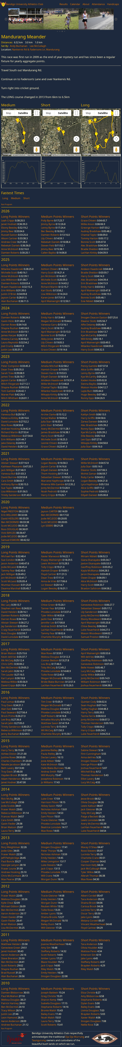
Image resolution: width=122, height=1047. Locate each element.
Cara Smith (7, 480)
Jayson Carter (8, 297)
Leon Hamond (9, 1017)
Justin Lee (6, 349)
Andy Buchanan (18, 46)
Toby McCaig (48, 667)
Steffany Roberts (50, 951)
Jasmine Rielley (49, 750)
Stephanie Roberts (51, 1006)
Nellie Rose (87, 1024)
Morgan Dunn (49, 879)
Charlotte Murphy (51, 637)
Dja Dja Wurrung (74, 1036)
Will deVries (87, 656)
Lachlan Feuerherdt (52, 629)
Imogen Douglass (51, 847)
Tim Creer (46, 701)
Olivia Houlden (89, 947)
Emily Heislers (49, 813)
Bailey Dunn (47, 924)
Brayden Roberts (90, 965)
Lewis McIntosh (50, 563)
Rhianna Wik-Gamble (53, 484)
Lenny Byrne (48, 227)
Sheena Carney (9, 339)
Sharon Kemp (48, 999)
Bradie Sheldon (89, 249)
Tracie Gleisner (49, 820)
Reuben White (49, 906)
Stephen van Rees (11, 608)
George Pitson (89, 764)
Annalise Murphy (50, 719)
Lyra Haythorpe (89, 484)
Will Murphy (48, 775)
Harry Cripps (48, 495)
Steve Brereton (9, 958)
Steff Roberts (48, 716)
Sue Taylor (7, 488)
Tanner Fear (47, 608)
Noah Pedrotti (49, 491)
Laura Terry (7, 830)
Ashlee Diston (9, 753)
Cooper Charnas (90, 861)
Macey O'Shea (89, 847)
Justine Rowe (8, 757)
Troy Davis (7, 705)
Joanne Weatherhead (53, 944)
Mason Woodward (91, 633)
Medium (16, 198)
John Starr (46, 425)
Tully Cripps (47, 567)
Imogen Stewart (90, 761)
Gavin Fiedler (8, 823)
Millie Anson (88, 224)
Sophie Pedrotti (89, 491)
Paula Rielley (48, 753)
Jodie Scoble (8, 805)
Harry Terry (87, 712)
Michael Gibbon (10, 906)
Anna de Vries (49, 581)
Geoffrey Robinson (91, 567)
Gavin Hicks (7, 321)
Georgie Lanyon (10, 865)
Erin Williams (8, 290)
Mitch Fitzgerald (50, 346)
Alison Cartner (9, 238)
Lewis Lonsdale (89, 820)
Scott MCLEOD (9, 525)
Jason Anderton (10, 563)
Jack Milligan (8, 470)
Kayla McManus (90, 570)
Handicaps (113, 4)
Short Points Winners (95, 217)
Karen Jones (47, 297)
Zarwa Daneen (89, 421)
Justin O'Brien (9, 294)
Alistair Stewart (9, 463)
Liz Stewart (47, 584)
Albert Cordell (88, 895)
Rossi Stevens (88, 850)
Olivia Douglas (89, 802)
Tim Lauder (7, 674)
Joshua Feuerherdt (91, 685)
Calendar (75, 4)
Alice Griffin (87, 369)
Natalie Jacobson (10, 764)
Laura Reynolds (9, 342)
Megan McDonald (51, 321)
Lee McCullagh (38, 46)
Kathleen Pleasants (12, 466)
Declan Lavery (49, 757)
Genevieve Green (10, 947)
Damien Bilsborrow (12, 992)
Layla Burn (87, 391)
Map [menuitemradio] (8, 113)
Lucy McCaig (88, 671)
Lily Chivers (47, 238)
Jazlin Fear (46, 619)
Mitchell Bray (88, 771)
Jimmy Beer (7, 231)
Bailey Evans (48, 1014)
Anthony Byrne (9, 484)
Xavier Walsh (88, 1017)
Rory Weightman (10, 847)
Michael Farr (8, 556)
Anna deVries (88, 757)
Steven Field (47, 245)
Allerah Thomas (89, 875)
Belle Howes (88, 667)
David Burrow (9, 477)
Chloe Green (48, 604)
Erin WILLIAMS (9, 515)
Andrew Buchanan (11, 1024)
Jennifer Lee (47, 622)
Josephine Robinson (52, 778)
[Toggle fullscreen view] (37, 113)
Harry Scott (47, 272)
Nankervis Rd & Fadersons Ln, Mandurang (36, 49)
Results (64, 4)
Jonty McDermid (50, 488)
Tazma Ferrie (88, 716)
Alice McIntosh (89, 581)
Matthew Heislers (11, 944)
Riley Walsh (47, 969)
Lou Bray (46, 664)
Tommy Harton (89, 238)
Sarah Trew (7, 373)
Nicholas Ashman (51, 809)
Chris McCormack (11, 875)
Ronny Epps (87, 398)
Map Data (30, 155)
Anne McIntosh (9, 249)
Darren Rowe (8, 324)
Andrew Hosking (10, 428)
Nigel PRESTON (9, 511)
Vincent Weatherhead (93, 924)
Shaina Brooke (49, 917)
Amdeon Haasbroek (52, 380)
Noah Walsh (48, 1017)
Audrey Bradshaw (91, 231)
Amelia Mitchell (49, 366)
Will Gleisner (48, 927)
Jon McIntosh (48, 276)
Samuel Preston (90, 637)
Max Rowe (7, 425)
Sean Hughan (88, 705)
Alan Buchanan (9, 301)
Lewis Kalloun (88, 805)
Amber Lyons (48, 913)
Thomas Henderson (92, 723)
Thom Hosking (49, 473)
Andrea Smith (48, 626)
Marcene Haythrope (52, 480)
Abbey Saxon (48, 805)
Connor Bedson (50, 660)
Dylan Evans (87, 1003)
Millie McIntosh (49, 383)
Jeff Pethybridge (10, 857)
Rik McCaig (7, 660)
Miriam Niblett (89, 556)
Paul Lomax (7, 701)
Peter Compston (10, 366)
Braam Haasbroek (11, 286)
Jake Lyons (87, 917)
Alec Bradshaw (89, 245)
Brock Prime (8, 716)
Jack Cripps (47, 868)
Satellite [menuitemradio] (23, 113)
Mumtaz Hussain (10, 584)
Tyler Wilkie (47, 615)
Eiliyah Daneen (49, 376)
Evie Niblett (87, 301)
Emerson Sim (88, 954)
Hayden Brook (9, 775)
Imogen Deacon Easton (94, 317)
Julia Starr (46, 421)
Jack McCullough (90, 868)
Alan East (6, 708)
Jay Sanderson (9, 626)
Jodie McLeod (8, 567)
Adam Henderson (11, 778)
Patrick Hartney (10, 1003)
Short (26, 198)
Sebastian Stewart (51, 477)
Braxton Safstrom (91, 588)
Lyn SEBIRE (47, 525)
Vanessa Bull (8, 414)
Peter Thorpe (48, 850)
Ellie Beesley (87, 435)
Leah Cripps (7, 220)
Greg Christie (48, 996)
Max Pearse (7, 879)
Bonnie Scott (88, 242)
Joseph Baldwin (49, 992)
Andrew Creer (9, 242)
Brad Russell (8, 972)
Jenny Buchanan (10, 733)
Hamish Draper (49, 369)
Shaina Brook (88, 902)
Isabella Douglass (51, 1003)
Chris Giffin (7, 664)
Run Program (6, 204)
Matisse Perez (89, 951)
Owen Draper (88, 577)
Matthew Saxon (50, 723)
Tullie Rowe (47, 674)
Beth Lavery (7, 768)
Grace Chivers (89, 220)
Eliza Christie (88, 992)
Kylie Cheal (7, 902)
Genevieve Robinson (92, 604)
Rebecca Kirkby (9, 418)
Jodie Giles (7, 850)
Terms (38, 155)
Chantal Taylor (89, 234)
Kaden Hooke (88, 380)
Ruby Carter (87, 477)
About (86, 4)
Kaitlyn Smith (88, 414)
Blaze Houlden (49, 962)
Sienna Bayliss (89, 383)
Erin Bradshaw (89, 283)
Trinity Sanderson (11, 495)
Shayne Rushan (9, 328)
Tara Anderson (89, 899)
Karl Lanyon (7, 678)
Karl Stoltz (47, 290)
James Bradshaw (50, 432)
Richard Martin (49, 286)
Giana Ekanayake (90, 559)
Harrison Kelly (89, 865)
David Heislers (9, 446)
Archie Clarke (48, 414)
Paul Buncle (7, 861)
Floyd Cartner (48, 574)
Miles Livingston (50, 861)
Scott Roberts (9, 965)
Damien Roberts (10, 252)
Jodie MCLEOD (9, 536)
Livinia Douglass (90, 1010)
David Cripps (8, 685)
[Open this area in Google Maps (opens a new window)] (7, 154)
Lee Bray (6, 719)
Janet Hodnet (8, 782)
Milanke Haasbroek (12, 269)
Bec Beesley (47, 231)
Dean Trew (7, 369)
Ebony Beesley (9, 227)
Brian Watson (8, 653)
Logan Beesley (49, 463)
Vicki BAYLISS (8, 532)
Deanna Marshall (10, 588)
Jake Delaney (8, 443)
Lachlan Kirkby (89, 252)
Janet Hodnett (9, 224)
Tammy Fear (8, 570)
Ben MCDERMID (10, 522)
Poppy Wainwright (51, 559)
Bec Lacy (6, 604)
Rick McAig (7, 798)
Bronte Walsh (48, 1010)
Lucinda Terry (48, 726)
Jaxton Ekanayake (91, 563)
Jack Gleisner (88, 809)
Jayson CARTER (49, 511)
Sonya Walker (48, 418)
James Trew (7, 376)
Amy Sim (46, 947)
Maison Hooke (89, 387)
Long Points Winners (15, 217)
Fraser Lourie (8, 868)
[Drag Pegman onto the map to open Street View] (37, 150)
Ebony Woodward (91, 619)
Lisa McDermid (9, 927)
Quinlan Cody (88, 701)
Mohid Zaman (89, 473)
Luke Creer (47, 798)
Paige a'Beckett (89, 816)
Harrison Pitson (50, 802)
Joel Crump (7, 346)
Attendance (98, 4)
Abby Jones (47, 339)
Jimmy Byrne (48, 224)
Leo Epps (86, 439)
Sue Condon (8, 559)
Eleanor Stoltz (89, 321)
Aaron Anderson (10, 913)
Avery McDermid (50, 428)
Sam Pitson (47, 816)
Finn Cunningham (91, 753)
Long (5, 198)
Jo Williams (47, 782)
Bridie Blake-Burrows (53, 681)
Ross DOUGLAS (9, 529)
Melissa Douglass (11, 899)
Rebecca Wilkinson (11, 435)
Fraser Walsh (8, 809)
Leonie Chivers (49, 443)
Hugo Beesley (88, 394)
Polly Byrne (47, 220)
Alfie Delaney (88, 324)
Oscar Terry (87, 913)
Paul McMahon (9, 996)
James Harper (9, 335)
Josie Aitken (47, 761)
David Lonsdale (9, 421)
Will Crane (46, 875)
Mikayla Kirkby (49, 394)
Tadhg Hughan (89, 708)
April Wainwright (50, 301)
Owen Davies (8, 917)
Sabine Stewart (89, 750)
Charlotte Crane (90, 857)
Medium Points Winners (57, 217)
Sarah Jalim (7, 671)
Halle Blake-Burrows (52, 768)
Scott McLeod (9, 581)
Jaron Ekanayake (90, 574)
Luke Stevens (48, 865)
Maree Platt (7, 394)
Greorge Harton (90, 227)
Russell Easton (9, 234)
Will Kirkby (87, 339)
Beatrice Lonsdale (51, 827)
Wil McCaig (47, 730)
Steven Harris (48, 373)
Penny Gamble (89, 366)
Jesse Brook (87, 798)
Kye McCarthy (88, 335)
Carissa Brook (89, 906)
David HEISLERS (10, 518)
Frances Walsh (9, 816)
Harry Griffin (88, 418)
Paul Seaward (9, 712)
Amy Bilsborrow (90, 996)
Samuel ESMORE (10, 540)
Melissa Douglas (50, 656)
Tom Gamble (8, 391)
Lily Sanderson (89, 612)
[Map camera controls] (37, 139)
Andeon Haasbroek (92, 269)
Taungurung (39, 1040)
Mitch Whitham (9, 398)
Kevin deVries (8, 656)
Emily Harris (87, 286)
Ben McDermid (9, 667)
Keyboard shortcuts (19, 155)
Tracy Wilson (8, 1010)
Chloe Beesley (88, 626)
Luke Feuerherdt (90, 629)
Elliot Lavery (87, 778)
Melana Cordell (89, 920)
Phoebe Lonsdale (50, 612)
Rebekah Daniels (10, 245)
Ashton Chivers (49, 269)
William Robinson (90, 681)
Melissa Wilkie (9, 681)
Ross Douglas (9, 633)
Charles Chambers (11, 761)
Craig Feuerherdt (10, 629)
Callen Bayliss (48, 252)
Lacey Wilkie (87, 674)
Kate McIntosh (49, 764)
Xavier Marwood (50, 556)
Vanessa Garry (49, 324)
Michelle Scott (9, 272)
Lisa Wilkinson (9, 279)
